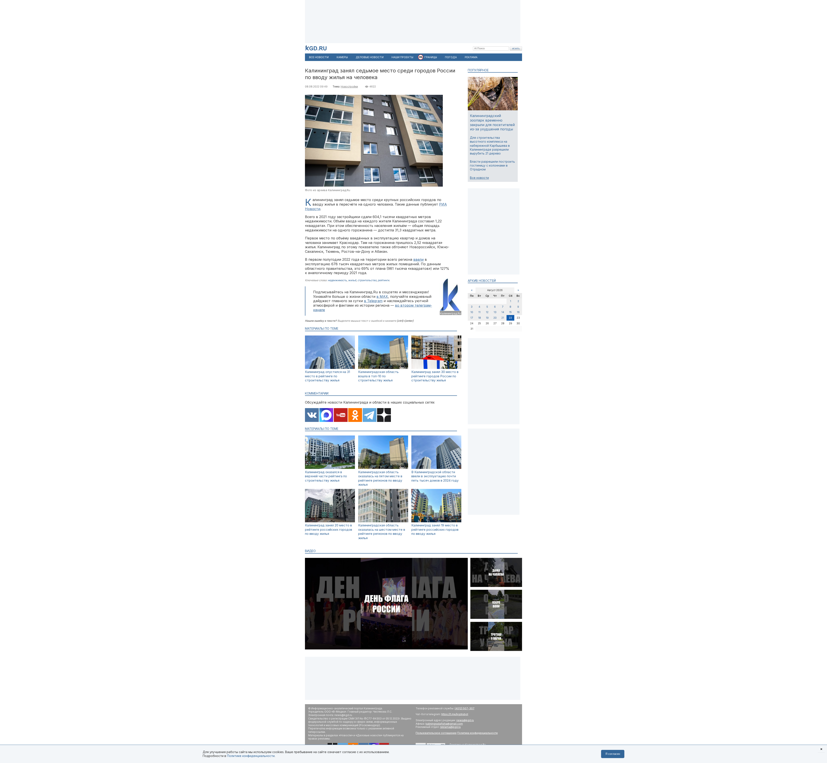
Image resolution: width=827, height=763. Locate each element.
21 (502, 317)
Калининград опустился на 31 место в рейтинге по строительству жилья (327, 376)
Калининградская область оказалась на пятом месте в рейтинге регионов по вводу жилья (380, 478)
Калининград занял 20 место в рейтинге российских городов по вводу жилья (328, 529)
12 (487, 312)
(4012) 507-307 (464, 708)
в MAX (382, 296)
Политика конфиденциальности (477, 733)
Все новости (479, 177)
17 (471, 317)
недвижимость (337, 280)
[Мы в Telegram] (369, 415)
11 (479, 312)
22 (510, 317)
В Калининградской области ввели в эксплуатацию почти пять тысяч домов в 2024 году (435, 476)
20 (495, 317)
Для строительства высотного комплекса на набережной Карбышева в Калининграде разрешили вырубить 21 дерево (490, 145)
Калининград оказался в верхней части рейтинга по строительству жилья (326, 476)
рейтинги (383, 280)
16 (518, 312)
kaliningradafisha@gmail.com (444, 723)
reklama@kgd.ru (450, 727)
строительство (367, 280)
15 (510, 312)
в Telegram (373, 301)
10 (471, 312)
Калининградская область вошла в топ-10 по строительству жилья (378, 376)
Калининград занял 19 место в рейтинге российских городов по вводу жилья (435, 529)
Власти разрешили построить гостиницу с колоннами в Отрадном (492, 165)
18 (479, 317)
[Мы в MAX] (326, 415)
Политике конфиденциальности (251, 756)
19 (487, 317)
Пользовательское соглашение (436, 733)
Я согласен (612, 753)
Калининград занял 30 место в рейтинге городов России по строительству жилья (435, 376)
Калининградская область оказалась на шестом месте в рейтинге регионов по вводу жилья (381, 531)
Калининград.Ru (450, 313)
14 (502, 312)
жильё (352, 280)
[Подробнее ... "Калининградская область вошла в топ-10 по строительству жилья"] (383, 368)
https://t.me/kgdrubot (454, 714)
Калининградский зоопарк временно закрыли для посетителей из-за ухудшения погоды (492, 122)
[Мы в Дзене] (384, 415)
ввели (418, 259)
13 (495, 312)
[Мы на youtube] (341, 415)
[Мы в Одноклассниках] (355, 415)
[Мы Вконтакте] (312, 415)
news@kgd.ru (465, 720)
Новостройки (349, 86)
